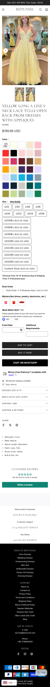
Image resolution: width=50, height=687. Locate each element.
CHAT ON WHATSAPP (25, 362)
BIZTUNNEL (25, 9)
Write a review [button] (25, 484)
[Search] (40, 9)
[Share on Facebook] (3, 425)
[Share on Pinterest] (17, 425)
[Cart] (46, 9)
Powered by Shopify (25, 684)
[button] (5, 50)
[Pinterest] (32, 654)
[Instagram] (25, 654)
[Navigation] (3, 9)
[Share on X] (10, 425)
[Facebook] (18, 654)
